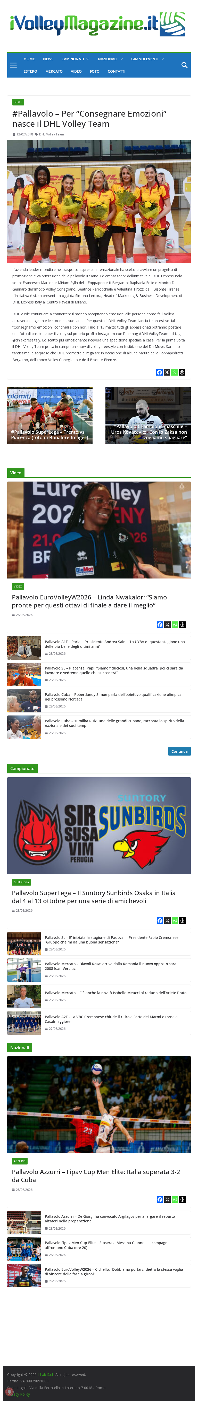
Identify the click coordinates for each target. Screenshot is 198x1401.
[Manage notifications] (9, 1392)
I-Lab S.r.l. (46, 1374)
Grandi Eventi (144, 58)
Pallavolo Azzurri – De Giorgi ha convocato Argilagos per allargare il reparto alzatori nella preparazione (110, 1218)
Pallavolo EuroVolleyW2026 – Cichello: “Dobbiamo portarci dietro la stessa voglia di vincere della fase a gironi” (114, 1271)
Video (76, 71)
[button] (87, 59)
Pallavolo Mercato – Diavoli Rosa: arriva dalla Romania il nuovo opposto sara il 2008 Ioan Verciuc (112, 966)
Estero (30, 71)
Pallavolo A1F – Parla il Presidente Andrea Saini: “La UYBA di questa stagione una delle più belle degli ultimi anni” (115, 644)
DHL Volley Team (51, 134)
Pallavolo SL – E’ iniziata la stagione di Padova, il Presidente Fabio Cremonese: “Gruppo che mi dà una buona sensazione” (112, 940)
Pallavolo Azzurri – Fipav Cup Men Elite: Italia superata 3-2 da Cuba (96, 1176)
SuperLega (21, 882)
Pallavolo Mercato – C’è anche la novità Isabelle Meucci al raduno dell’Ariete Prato (115, 993)
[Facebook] (159, 372)
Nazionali (107, 58)
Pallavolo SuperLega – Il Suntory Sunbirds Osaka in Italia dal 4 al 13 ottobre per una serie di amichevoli (94, 897)
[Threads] (182, 372)
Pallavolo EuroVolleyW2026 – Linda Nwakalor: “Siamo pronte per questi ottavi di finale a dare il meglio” (89, 601)
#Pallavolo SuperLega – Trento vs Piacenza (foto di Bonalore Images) (49, 435)
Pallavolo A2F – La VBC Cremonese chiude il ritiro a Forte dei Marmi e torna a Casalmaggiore (111, 1019)
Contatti (116, 71)
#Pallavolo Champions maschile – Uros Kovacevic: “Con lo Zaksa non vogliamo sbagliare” (149, 431)
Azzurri (20, 1161)
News (48, 58)
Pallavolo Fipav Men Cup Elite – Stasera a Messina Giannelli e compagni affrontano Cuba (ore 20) (107, 1245)
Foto (95, 71)
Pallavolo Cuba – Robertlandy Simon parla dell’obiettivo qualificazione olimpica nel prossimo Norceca (113, 697)
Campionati (73, 58)
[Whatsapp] (174, 372)
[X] (167, 372)
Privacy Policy (18, 1394)
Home (29, 58)
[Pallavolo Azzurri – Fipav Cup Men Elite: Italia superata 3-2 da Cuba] (99, 1104)
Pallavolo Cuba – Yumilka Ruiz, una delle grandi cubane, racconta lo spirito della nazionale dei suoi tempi (114, 723)
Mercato (54, 71)
